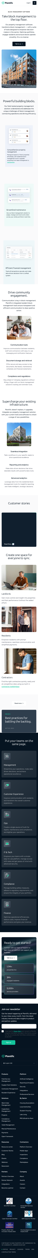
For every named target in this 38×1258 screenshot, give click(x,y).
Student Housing (25, 1111)
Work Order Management (6, 1104)
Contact (22, 1188)
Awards (22, 1180)
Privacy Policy (17, 1031)
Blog (3, 1154)
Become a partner (7, 1188)
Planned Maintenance (9, 1129)
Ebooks (4, 1158)
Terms (27, 1249)
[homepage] (7, 3)
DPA (33, 1249)
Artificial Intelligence (26, 1079)
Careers (22, 1184)
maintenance (10, 162)
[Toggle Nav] (34, 3)
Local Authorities (25, 1107)
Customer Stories (7, 1151)
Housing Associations (27, 1103)
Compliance (24, 1158)
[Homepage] (19, 1056)
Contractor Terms (9, 1252)
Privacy (13, 1249)
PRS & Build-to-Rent (26, 1118)
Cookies (20, 1249)
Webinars (5, 1162)
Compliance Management (6, 1120)
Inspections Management (6, 1110)
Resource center (7, 1147)
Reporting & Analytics (27, 1083)
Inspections (24, 1154)
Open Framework (7, 1136)
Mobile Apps (24, 1151)
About (22, 1176)
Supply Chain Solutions (9, 1085)
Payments (5, 1133)
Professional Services (27, 1094)
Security (22, 1087)
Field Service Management (6, 1080)
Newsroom (5, 1166)
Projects (4, 1115)
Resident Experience (8, 1093)
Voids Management (8, 1125)
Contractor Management (10, 1089)
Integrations (24, 1090)
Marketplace (24, 1162)
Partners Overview (8, 1176)
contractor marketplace (10, 686)
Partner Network (7, 1180)
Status (5, 1249)
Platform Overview (26, 1147)
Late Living (23, 1114)
